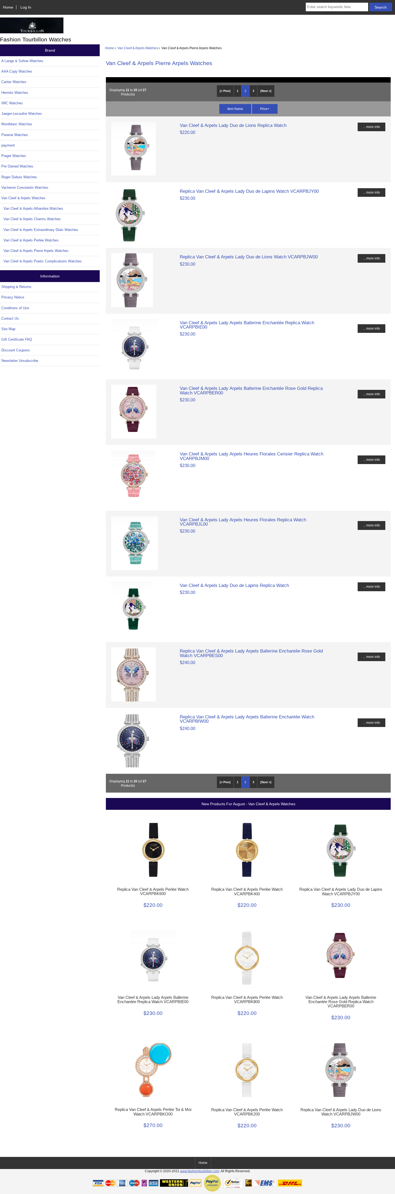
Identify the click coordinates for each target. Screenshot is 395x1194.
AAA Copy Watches (16, 71)
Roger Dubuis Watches (19, 177)
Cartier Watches (13, 82)
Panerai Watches (14, 135)
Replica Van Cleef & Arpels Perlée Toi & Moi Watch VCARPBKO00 (153, 1111)
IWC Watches (12, 103)
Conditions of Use (15, 308)
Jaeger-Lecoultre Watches (21, 114)
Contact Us (10, 318)
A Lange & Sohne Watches (22, 61)
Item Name (235, 109)
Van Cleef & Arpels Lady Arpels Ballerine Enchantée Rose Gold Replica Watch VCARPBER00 (251, 390)
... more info (371, 127)
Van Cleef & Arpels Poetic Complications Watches (41, 261)
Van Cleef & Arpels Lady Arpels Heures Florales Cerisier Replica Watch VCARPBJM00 (251, 456)
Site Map (8, 329)
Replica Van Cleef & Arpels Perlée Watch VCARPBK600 (153, 891)
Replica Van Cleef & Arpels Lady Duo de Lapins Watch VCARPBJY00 (249, 191)
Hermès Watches (14, 93)
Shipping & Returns (16, 287)
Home (8, 7)
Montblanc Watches (16, 124)
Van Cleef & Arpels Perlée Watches (30, 240)
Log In (25, 7)
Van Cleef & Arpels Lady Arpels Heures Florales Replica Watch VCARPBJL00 (243, 522)
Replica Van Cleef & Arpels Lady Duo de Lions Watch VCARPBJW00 (249, 256)
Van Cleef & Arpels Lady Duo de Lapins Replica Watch (234, 585)
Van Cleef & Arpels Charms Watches (31, 219)
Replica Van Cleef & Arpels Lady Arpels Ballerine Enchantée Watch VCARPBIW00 (247, 719)
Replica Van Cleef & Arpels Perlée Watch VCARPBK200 (247, 1112)
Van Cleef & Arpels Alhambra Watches (32, 208)
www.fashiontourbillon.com (199, 1171)
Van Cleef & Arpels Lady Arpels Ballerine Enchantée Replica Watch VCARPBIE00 (247, 325)
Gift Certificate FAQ (16, 339)
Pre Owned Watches (17, 166)
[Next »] (265, 90)
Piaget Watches (13, 156)
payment (8, 145)
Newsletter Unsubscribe (19, 361)
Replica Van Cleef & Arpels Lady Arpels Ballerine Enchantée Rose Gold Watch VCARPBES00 (251, 653)
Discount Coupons (15, 350)
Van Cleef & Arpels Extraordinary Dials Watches (39, 230)
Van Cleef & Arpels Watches (137, 48)
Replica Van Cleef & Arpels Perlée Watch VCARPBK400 (247, 891)
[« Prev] (225, 90)
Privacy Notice (12, 297)
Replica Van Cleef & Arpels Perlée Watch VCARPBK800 (247, 999)
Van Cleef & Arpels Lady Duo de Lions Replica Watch (233, 125)
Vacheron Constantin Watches (24, 188)
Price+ (265, 109)
